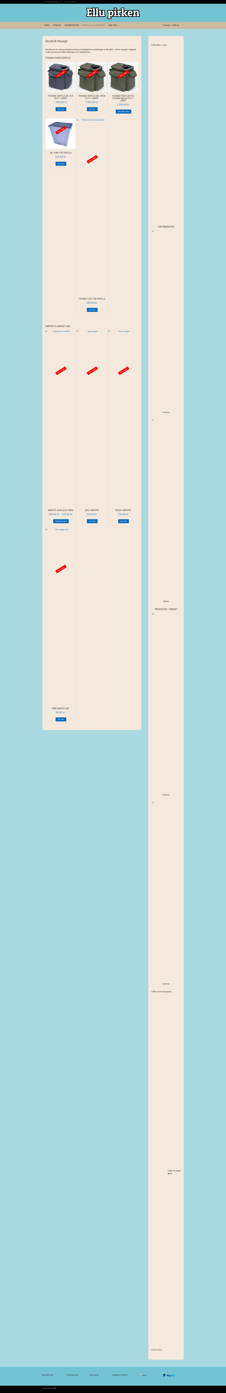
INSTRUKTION (47, 1375)
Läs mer (61, 109)
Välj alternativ (123, 111)
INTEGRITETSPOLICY (120, 1375)
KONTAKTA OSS (72, 1375)
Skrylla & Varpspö (94, 25)
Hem (46, 25)
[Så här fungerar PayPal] (169, 1376)
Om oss (113, 25)
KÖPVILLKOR (94, 1375)
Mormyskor (72, 25)
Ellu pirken (113, 12)
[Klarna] (143, 1375)
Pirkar (57, 25)
